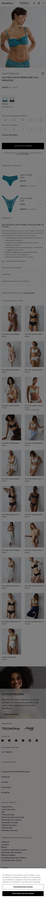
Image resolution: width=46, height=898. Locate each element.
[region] (23, 883)
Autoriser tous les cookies (23, 893)
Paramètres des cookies (23, 887)
